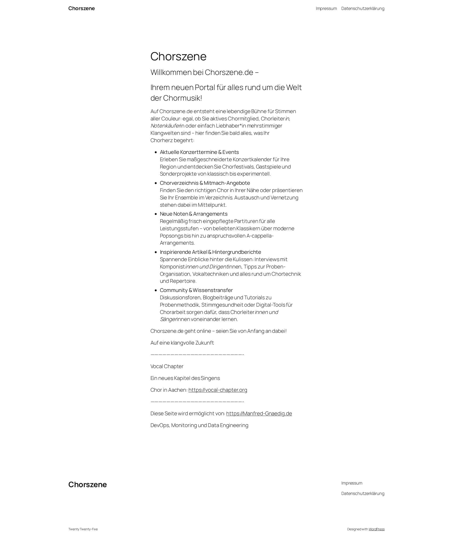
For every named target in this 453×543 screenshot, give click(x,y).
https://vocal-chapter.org (218, 389)
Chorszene (81, 8)
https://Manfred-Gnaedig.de (259, 413)
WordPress (377, 529)
